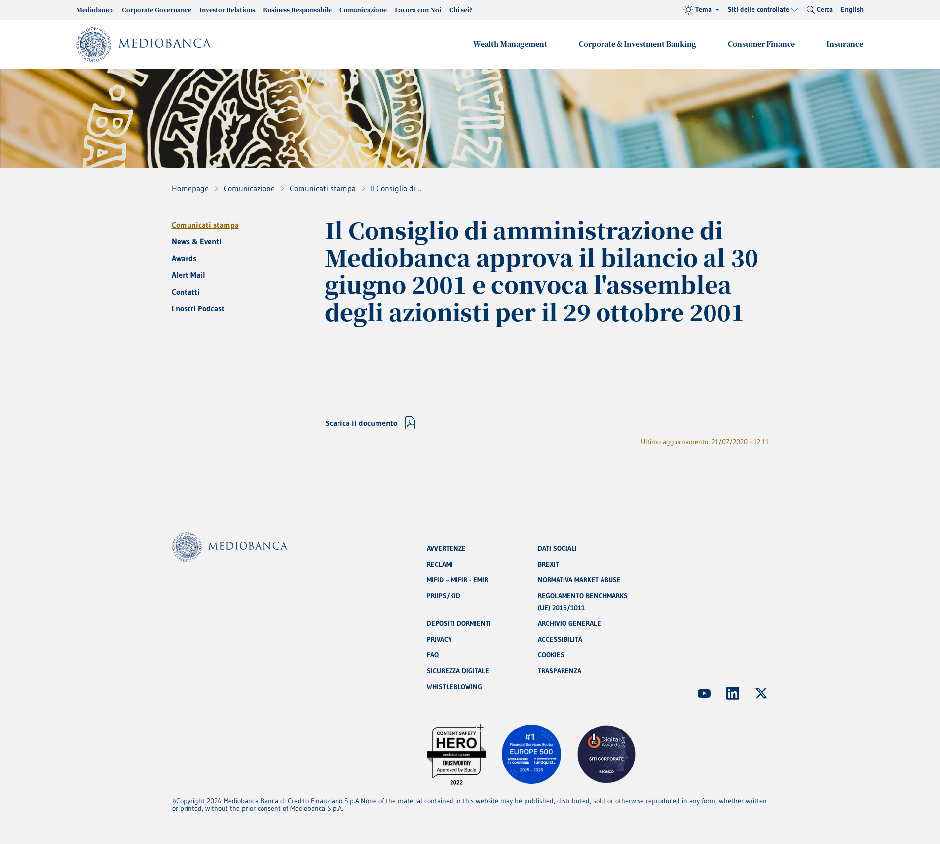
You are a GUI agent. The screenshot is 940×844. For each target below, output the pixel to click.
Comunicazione (363, 9)
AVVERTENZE (446, 548)
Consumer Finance (761, 44)
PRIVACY (439, 639)
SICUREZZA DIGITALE (458, 670)
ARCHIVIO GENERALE (569, 623)
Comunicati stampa (205, 225)
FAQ (433, 655)
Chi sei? (460, 9)
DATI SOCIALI (557, 548)
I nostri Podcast (198, 308)
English (852, 9)
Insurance (845, 44)
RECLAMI (440, 564)
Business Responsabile (297, 9)
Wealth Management (510, 44)
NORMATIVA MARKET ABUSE (579, 579)
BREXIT (548, 564)
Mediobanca (95, 9)
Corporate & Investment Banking (637, 44)
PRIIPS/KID (443, 595)
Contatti (186, 292)
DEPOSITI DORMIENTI (459, 623)
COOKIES (551, 655)
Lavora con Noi (418, 9)
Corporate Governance (156, 9)
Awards (184, 258)
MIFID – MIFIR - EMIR (457, 579)
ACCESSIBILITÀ (560, 639)
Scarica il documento (361, 423)
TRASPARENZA (559, 670)
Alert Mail (188, 275)
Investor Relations (227, 9)
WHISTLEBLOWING (454, 686)
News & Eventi (197, 241)
